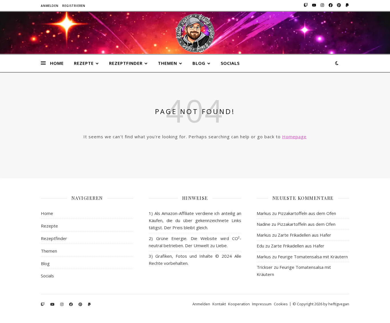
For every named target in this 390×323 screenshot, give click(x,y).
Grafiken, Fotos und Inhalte (184, 256)
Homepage (294, 136)
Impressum (262, 303)
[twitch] (305, 6)
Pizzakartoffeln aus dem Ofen (307, 213)
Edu (260, 246)
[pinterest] (338, 6)
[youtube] (313, 6)
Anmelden (49, 6)
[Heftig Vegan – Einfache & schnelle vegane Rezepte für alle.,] (195, 33)
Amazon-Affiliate (178, 213)
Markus (264, 213)
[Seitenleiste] (43, 56)
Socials (230, 63)
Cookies (281, 303)
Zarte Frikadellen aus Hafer (304, 235)
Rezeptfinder (125, 63)
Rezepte (84, 63)
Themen (167, 63)
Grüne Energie (171, 238)
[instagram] (322, 6)
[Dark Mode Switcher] (336, 63)
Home (57, 63)
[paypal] (346, 6)
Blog (198, 63)
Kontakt (219, 303)
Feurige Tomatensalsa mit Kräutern (313, 256)
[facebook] (330, 6)
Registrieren (73, 6)
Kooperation (239, 303)
